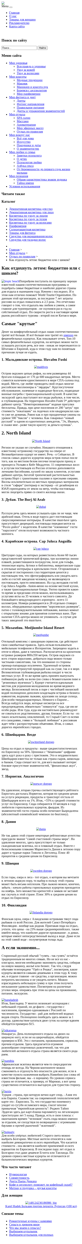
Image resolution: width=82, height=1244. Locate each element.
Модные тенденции (30, 80)
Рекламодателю (19, 23)
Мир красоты (18, 76)
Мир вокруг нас (19, 135)
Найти (42, 47)
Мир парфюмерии (28, 93)
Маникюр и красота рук (32, 87)
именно (68, 335)
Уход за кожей (26, 69)
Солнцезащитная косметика (27, 229)
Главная (14, 12)
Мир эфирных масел (30, 128)
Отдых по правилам (30, 131)
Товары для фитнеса (22, 232)
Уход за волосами (28, 73)
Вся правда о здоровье (31, 66)
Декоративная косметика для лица (31, 212)
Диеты (21, 100)
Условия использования (24, 186)
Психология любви (29, 162)
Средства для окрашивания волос (31, 236)
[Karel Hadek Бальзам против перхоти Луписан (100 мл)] (41, 1202)
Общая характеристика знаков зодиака (42, 179)
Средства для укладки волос (27, 239)
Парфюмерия (17, 226)
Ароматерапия (26, 124)
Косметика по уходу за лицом (28, 215)
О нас (13, 16)
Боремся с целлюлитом (32, 90)
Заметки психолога (29, 155)
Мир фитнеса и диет (22, 97)
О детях (22, 159)
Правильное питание (30, 107)
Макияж (22, 83)
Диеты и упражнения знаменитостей (41, 111)
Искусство (24, 141)
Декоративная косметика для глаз (30, 208)
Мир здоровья (18, 63)
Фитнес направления (30, 104)
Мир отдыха (17, 114)
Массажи (23, 121)
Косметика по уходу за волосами (30, 222)
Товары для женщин (22, 19)
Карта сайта (17, 26)
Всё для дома (25, 138)
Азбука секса (25, 165)
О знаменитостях (28, 148)
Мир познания (18, 176)
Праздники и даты (29, 145)
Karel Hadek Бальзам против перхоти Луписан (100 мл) (41, 1206)
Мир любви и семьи (22, 152)
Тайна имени (25, 183)
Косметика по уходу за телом (28, 219)
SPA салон (23, 117)
